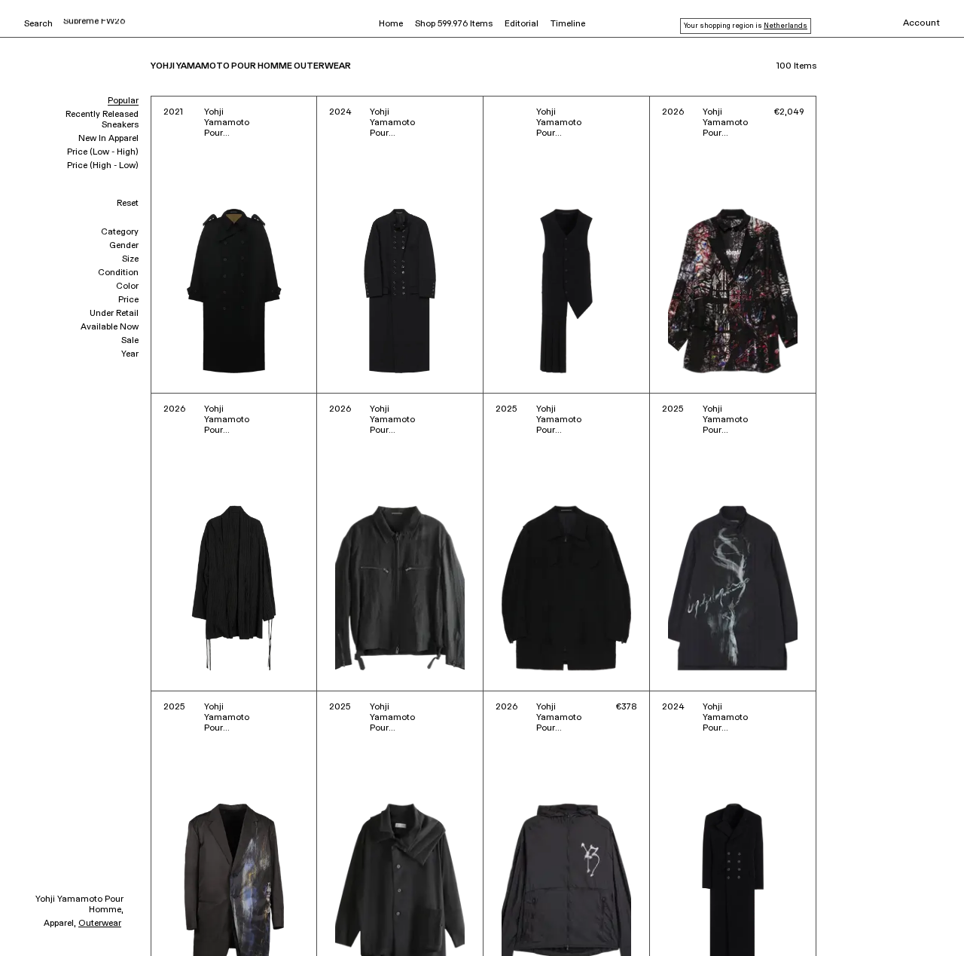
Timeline (568, 24)
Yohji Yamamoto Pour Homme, (79, 905)
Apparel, (60, 923)
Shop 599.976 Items (454, 24)
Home (391, 24)
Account (921, 23)
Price (128, 300)
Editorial (521, 24)
